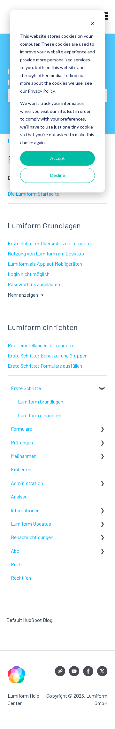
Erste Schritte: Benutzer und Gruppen (48, 355)
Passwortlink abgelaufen (34, 284)
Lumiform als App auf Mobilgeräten (45, 264)
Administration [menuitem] (27, 483)
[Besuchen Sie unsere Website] (60, 671)
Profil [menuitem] (17, 564)
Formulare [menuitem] (21, 429)
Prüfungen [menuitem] (22, 442)
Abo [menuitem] (15, 551)
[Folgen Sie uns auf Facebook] (88, 671)
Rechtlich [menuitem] (21, 578)
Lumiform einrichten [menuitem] (39, 415)
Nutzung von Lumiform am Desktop (46, 253)
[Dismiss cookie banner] (92, 24)
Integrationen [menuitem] (25, 510)
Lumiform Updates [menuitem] (31, 524)
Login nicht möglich (29, 274)
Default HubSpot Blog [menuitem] (29, 620)
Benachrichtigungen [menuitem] (32, 537)
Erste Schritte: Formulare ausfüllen (45, 366)
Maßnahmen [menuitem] (23, 456)
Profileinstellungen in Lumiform (41, 345)
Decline (57, 175)
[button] (102, 388)
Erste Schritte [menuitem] (26, 388)
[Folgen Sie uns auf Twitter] (102, 671)
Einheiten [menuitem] (21, 469)
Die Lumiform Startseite (33, 194)
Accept (57, 158)
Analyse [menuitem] (19, 496)
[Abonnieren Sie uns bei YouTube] (74, 671)
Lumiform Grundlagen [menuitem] (40, 401)
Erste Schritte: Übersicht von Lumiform (50, 243)
